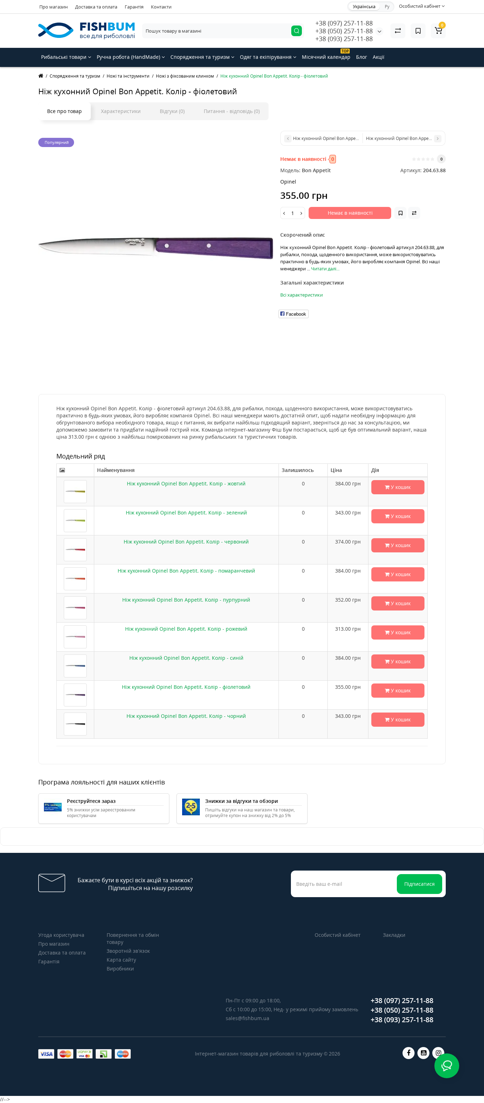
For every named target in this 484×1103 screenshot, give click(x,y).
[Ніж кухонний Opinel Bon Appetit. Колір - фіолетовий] (155, 248)
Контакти (161, 7)
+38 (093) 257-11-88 (344, 38)
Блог (361, 57)
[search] (296, 31)
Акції (378, 57)
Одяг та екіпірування (266, 57)
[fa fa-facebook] (409, 1053)
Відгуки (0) (172, 111)
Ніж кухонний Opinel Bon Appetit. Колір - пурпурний (186, 599)
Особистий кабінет (338, 935)
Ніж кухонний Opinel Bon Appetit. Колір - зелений (186, 512)
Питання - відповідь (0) (232, 111)
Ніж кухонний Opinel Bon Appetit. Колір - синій (186, 657)
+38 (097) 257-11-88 (344, 23)
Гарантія (134, 7)
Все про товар (64, 111)
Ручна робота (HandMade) (129, 57)
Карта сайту (121, 959)
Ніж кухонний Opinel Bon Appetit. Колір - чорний (186, 716)
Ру (387, 7)
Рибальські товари (64, 57)
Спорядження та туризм (200, 57)
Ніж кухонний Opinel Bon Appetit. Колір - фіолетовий (186, 686)
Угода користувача (61, 935)
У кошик (400, 487)
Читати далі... (325, 268)
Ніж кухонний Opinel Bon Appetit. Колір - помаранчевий (186, 570)
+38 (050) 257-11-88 (344, 31)
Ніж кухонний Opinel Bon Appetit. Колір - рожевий (186, 628)
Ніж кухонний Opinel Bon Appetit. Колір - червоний (186, 541)
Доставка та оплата (96, 7)
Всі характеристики (301, 295)
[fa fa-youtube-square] (423, 1053)
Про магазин (53, 7)
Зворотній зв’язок (128, 950)
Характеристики (121, 111)
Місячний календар (326, 54)
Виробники (120, 968)
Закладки (394, 935)
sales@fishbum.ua (247, 1018)
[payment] (46, 1054)
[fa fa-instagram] (438, 1053)
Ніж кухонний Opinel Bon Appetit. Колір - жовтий (186, 483)
